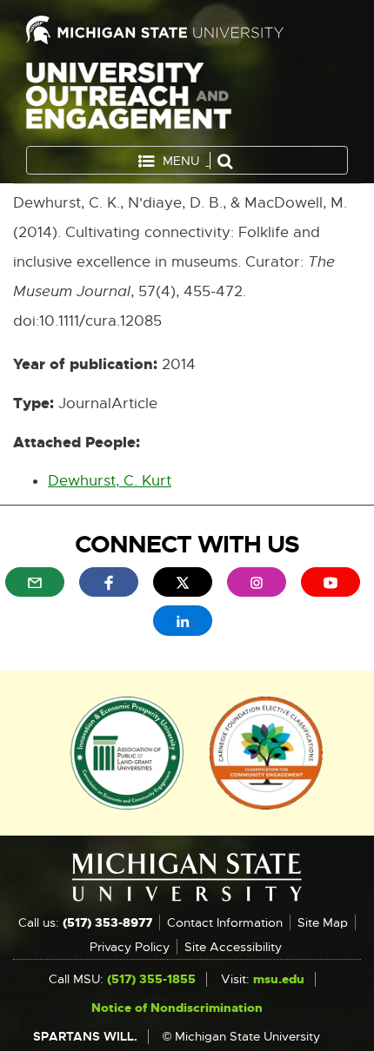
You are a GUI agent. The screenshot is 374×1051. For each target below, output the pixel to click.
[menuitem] (34, 582)
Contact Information (225, 922)
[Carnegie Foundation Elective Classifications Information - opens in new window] (266, 751)
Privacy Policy (130, 947)
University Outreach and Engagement (128, 99)
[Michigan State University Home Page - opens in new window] (187, 30)
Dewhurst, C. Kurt (109, 481)
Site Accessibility (233, 947)
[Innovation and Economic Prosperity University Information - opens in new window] (127, 751)
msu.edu (278, 979)
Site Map (322, 922)
